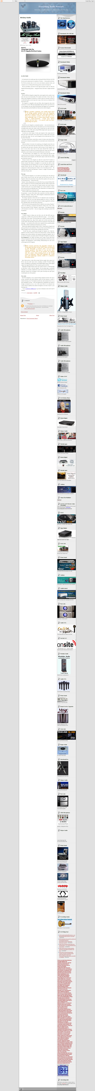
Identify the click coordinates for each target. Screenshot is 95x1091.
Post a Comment (24, 311)
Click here (64, 1083)
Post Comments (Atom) (32, 318)
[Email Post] (38, 292)
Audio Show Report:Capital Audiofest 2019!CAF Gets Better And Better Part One (66, 949)
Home (37, 315)
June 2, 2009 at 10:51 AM (29, 308)
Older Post (51, 315)
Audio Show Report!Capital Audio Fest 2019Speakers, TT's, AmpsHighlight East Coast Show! (67, 945)
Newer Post (23, 315)
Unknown (31, 303)
